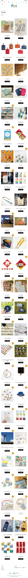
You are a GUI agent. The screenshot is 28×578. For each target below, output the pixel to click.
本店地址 (2, 567)
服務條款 (11, 576)
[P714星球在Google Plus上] (19, 567)
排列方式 (2, 14)
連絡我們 (2, 568)
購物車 (26, 0)
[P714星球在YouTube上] (23, 567)
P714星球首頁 (2, 569)
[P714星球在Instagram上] (20, 567)
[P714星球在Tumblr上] (22, 567)
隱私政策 (14, 576)
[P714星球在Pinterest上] (17, 567)
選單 (2, 0)
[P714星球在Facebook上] (16, 567)
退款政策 (16, 576)
